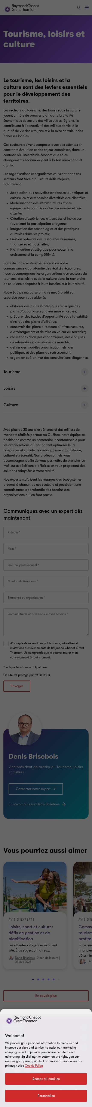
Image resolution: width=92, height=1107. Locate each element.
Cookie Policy (34, 1066)
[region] (46, 1058)
